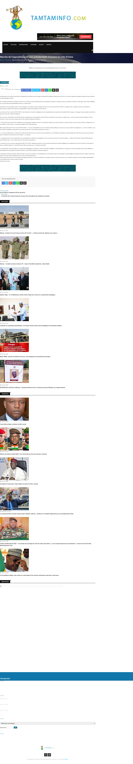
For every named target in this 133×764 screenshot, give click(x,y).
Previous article (4, 190)
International (23, 44)
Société (41, 44)
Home (2, 60)
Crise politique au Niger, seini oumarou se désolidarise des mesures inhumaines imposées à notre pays (29, 575)
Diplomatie (17, 738)
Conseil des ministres (6, 738)
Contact (48, 44)
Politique (13, 44)
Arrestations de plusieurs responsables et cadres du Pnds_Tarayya (19, 484)
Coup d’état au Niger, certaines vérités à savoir (13, 424)
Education (45, 738)
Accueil (5, 44)
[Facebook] (3, 183)
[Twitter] (7, 183)
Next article (4, 194)
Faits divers (53, 738)
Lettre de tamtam (72, 738)
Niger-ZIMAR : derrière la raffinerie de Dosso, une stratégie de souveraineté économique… (25, 356)
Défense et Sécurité (27, 738)
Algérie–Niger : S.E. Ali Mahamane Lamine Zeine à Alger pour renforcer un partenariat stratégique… (28, 295)
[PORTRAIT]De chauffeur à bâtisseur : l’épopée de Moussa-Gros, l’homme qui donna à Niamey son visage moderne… (33, 387)
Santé (88, 738)
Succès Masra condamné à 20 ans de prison (12, 192)
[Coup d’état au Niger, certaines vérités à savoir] (16, 409)
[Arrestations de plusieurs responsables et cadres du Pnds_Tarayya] (16, 469)
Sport (9, 741)
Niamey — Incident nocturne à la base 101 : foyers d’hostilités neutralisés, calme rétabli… (25, 264)
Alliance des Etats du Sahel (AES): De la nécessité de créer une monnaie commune (23, 454)
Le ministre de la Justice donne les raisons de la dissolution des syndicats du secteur (25, 196)
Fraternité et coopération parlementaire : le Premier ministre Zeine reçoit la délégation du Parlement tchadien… (31, 325)
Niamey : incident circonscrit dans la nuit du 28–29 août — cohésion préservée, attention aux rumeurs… (29, 233)
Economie (33, 44)
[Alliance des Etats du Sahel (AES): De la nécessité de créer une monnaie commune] (16, 439)
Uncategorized (17, 741)
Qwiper (66, 759)
